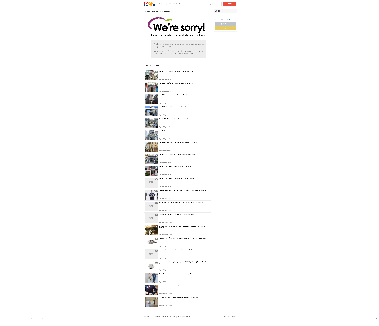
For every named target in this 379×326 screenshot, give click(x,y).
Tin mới (181, 4)
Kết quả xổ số (173, 4)
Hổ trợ (157, 317)
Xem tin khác (226, 20)
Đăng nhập (211, 4)
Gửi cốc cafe (148, 317)
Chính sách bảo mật (184, 317)
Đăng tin (229, 4)
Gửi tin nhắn (226, 24)
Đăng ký (218, 4)
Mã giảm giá (162, 4)
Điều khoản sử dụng (168, 317)
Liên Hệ (195, 317)
